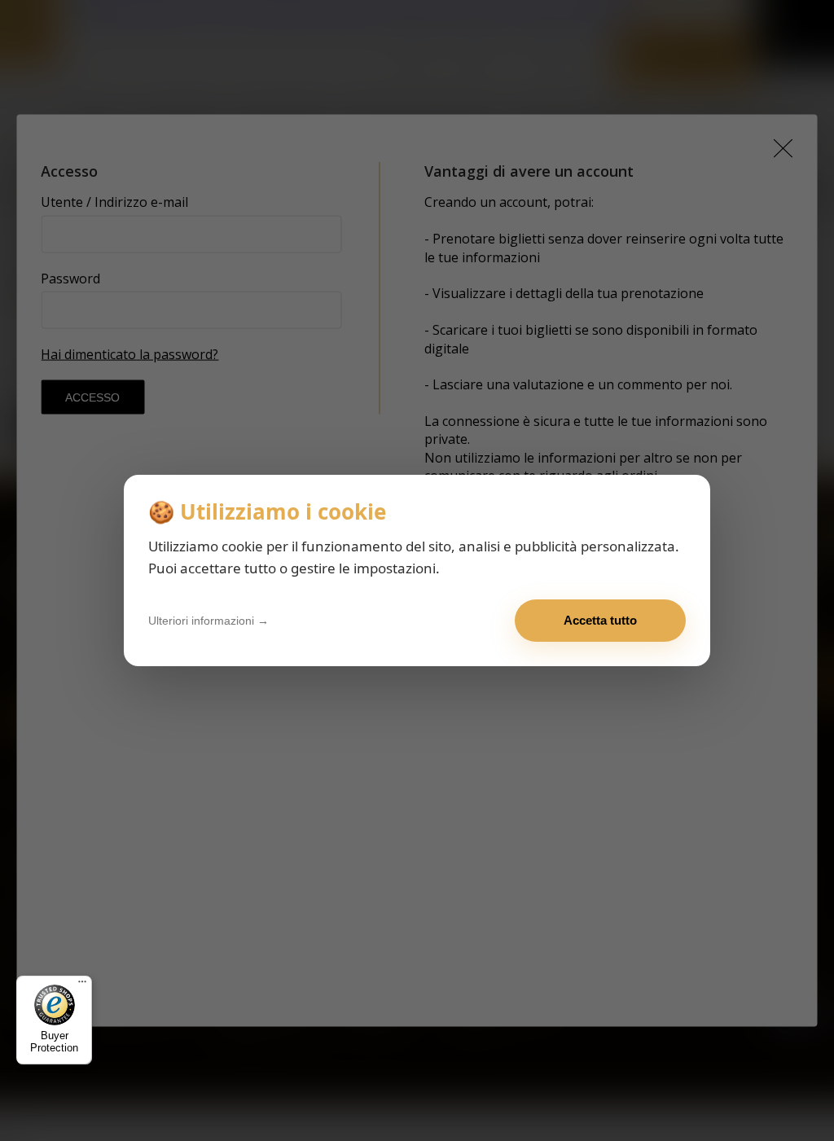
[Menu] (82, 985)
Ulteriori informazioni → (208, 620)
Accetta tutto (600, 620)
